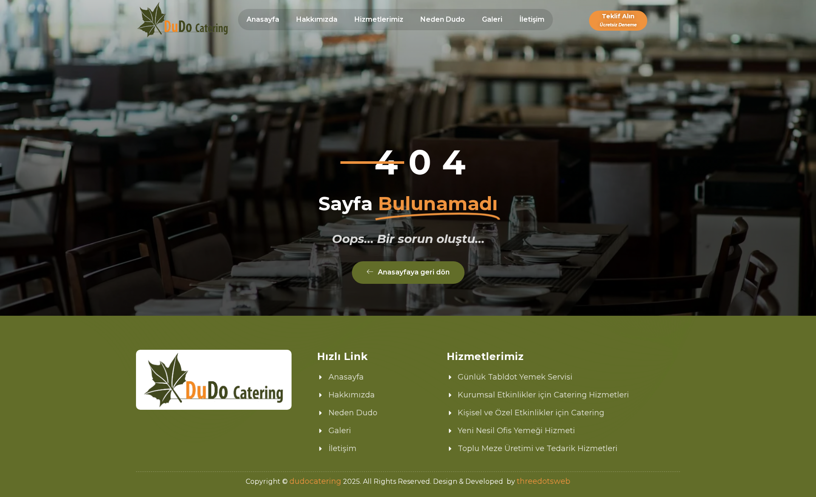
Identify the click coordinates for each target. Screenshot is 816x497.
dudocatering (315, 481)
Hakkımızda (316, 19)
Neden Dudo (442, 19)
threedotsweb (543, 481)
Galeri (492, 19)
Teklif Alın (618, 19)
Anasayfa (262, 19)
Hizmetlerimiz (378, 19)
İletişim (531, 19)
